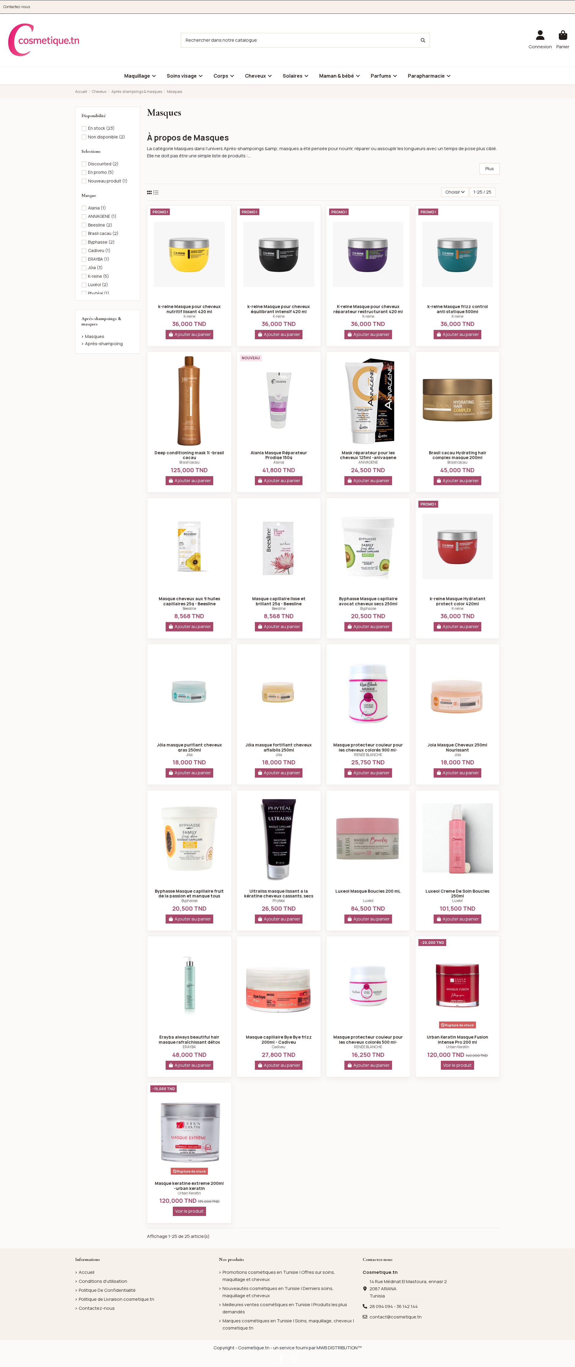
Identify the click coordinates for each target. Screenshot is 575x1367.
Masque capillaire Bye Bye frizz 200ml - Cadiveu (279, 1039)
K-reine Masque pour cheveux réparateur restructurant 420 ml (368, 309)
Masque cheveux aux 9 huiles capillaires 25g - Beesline (189, 601)
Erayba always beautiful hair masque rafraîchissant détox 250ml (189, 1042)
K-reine (189, 316)
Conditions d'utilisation (103, 1281)
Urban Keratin (457, 1046)
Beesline (189, 608)
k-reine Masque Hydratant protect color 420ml (457, 601)
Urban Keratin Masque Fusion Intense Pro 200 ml (457, 1039)
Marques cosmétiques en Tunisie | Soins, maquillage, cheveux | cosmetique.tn (288, 1324)
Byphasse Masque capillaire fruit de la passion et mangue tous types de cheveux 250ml (189, 896)
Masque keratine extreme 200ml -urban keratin (189, 1185)
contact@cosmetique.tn (396, 1317)
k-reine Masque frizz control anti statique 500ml (457, 309)
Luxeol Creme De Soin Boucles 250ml (457, 893)
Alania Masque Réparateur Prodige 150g (279, 455)
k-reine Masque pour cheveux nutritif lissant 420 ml (189, 309)
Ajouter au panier (193, 334)
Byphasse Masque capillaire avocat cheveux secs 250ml (368, 601)
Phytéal (279, 900)
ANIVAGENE (368, 462)
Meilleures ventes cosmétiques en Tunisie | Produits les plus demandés (285, 1308)
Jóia (189, 754)
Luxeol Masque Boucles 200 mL (368, 891)
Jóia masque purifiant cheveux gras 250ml (189, 747)
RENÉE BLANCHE (368, 754)
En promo (101, 172)
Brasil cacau (189, 462)
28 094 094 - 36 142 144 (394, 1306)
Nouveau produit (108, 181)
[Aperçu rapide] (189, 297)
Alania (278, 462)
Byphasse (368, 608)
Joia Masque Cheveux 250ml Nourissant (457, 747)
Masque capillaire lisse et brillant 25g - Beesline (278, 601)
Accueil (86, 1272)
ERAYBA (189, 1046)
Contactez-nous (16, 6)
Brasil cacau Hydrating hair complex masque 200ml (457, 455)
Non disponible (106, 137)
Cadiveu (278, 1046)
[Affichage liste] (155, 192)
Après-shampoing (104, 343)
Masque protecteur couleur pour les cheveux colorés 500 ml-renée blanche (368, 1042)
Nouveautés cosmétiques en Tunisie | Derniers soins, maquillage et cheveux (278, 1292)
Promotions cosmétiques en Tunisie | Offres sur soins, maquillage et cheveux (279, 1275)
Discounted (103, 164)
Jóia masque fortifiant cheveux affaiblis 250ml (279, 747)
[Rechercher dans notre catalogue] (423, 40)
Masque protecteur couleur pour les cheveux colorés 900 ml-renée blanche (368, 750)
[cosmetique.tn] (43, 40)
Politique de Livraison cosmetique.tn (116, 1299)
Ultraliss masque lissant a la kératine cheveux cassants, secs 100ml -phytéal (278, 896)
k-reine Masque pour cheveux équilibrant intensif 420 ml (278, 309)
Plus (489, 168)
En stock (101, 128)
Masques (94, 336)
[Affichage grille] (149, 192)
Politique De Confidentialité (107, 1290)
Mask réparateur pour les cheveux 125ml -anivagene (368, 455)
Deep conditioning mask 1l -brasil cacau (189, 455)
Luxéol (368, 900)
